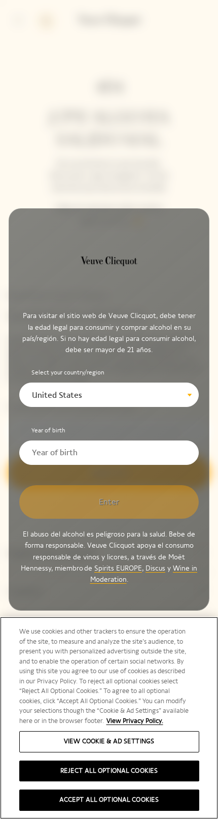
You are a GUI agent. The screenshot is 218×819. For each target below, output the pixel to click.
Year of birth (48, 430)
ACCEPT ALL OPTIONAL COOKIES (109, 800)
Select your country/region (67, 372)
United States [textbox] (57, 395)
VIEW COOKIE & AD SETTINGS (109, 741)
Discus (155, 568)
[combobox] (109, 395)
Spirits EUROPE (118, 568)
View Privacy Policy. (134, 721)
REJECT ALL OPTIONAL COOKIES (109, 771)
